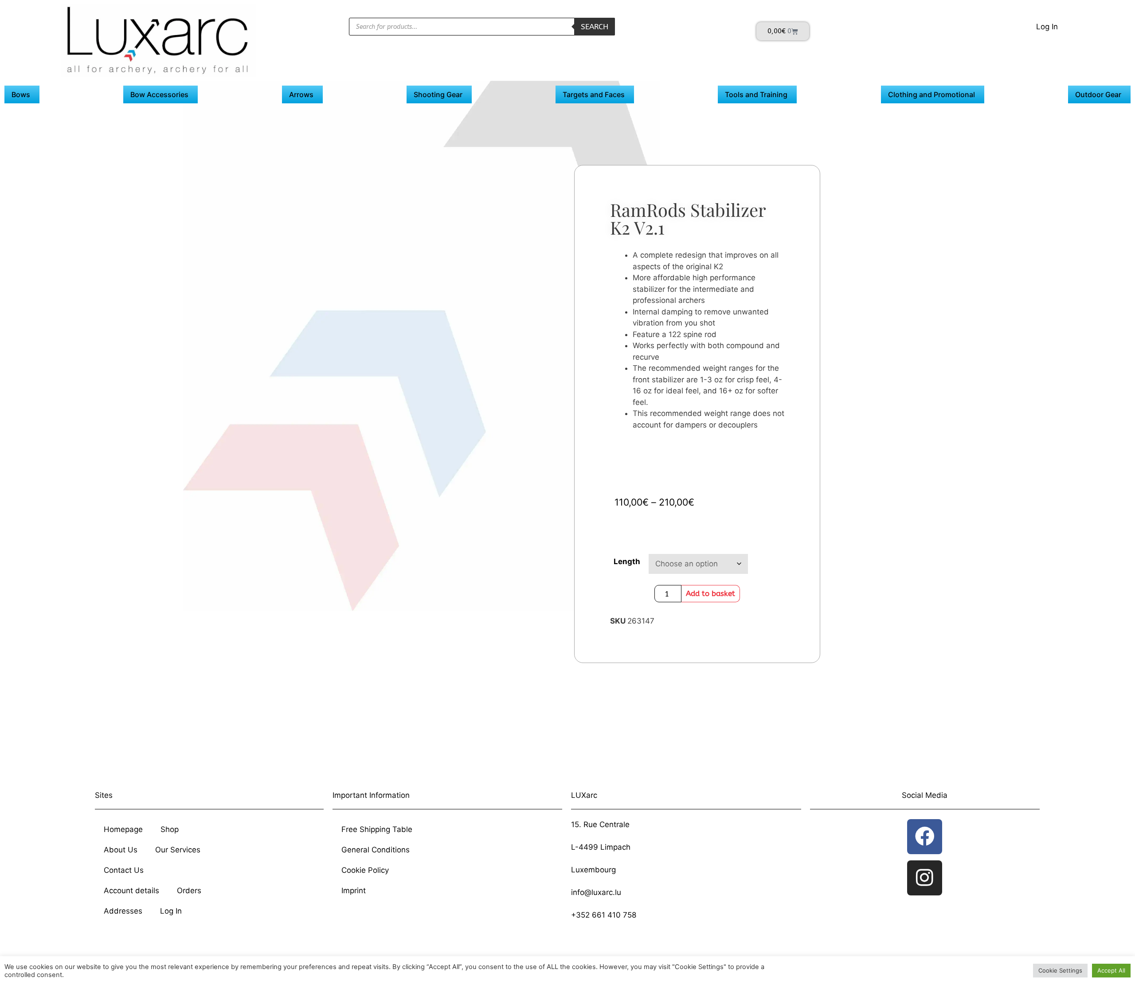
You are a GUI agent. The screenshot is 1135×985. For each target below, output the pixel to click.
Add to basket (710, 593)
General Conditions (375, 849)
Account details (131, 890)
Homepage (123, 829)
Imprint (353, 890)
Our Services (177, 849)
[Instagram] (924, 877)
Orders (189, 890)
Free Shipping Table (376, 829)
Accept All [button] (1111, 970)
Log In (1047, 26)
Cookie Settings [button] (1060, 970)
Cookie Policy (365, 870)
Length (627, 561)
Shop (169, 829)
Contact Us (124, 870)
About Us (120, 849)
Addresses (123, 911)
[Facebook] (924, 836)
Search (594, 26)
